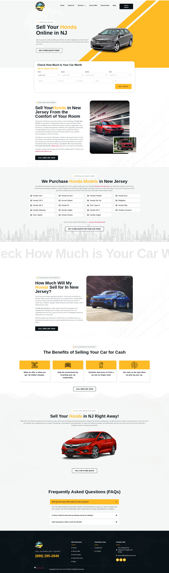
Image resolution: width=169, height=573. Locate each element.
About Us (71, 5)
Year (39, 71)
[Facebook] (117, 559)
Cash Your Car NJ (61, 569)
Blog (114, 5)
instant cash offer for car (43, 151)
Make (63, 71)
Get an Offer (93, 5)
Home (62, 5)
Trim (110, 71)
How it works (105, 5)
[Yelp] (120, 559)
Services (81, 5)
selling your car (56, 146)
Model (87, 71)
